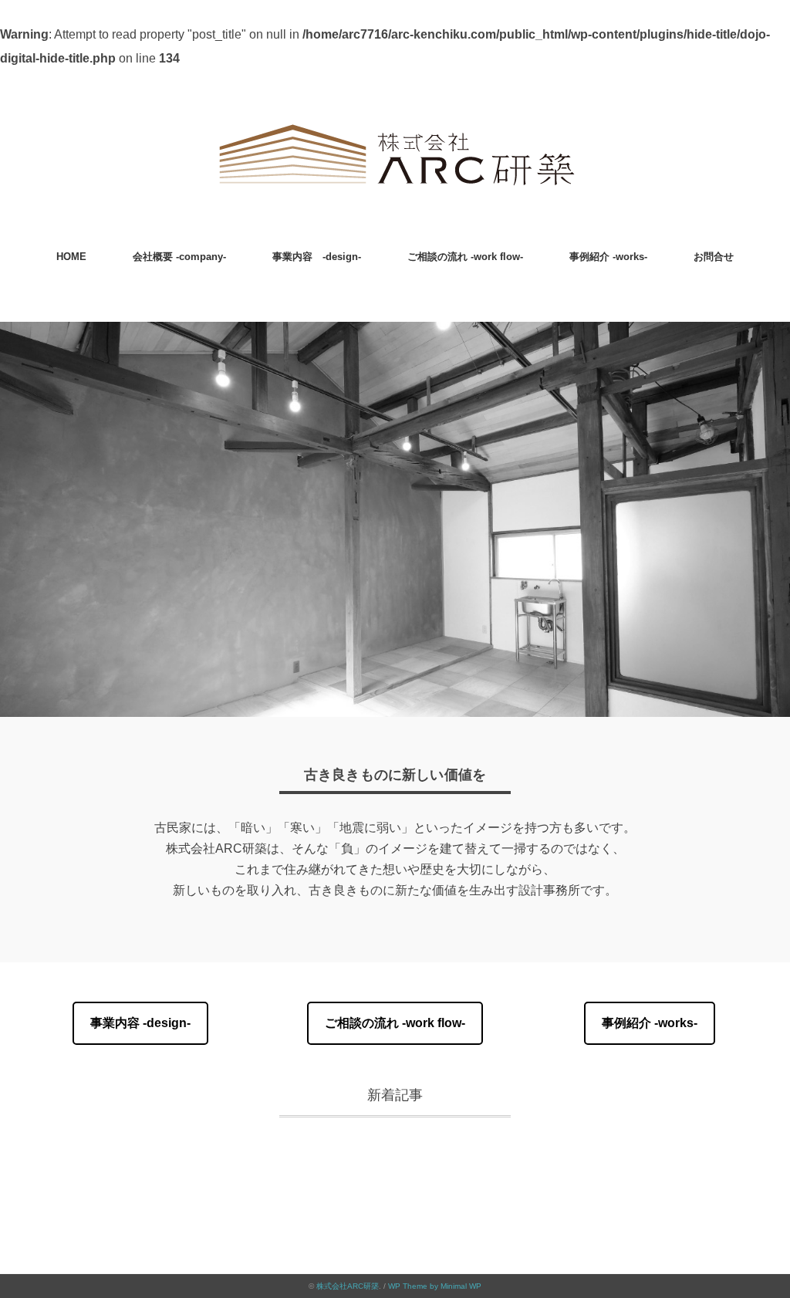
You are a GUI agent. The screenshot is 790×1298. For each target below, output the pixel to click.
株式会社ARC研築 (347, 1286)
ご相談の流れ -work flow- (465, 256)
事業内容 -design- (316, 256)
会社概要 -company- (179, 256)
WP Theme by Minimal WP (434, 1286)
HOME (71, 256)
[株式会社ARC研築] (395, 127)
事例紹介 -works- (608, 256)
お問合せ (714, 256)
